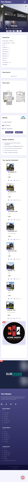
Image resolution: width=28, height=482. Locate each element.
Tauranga (6, 418)
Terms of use (14, 467)
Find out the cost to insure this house (13, 148)
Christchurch (7, 435)
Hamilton (6, 416)
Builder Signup (7, 452)
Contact (5, 458)
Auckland (6, 414)
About (5, 456)
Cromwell (6, 439)
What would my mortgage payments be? (13, 146)
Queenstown (7, 437)
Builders (6, 450)
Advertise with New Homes (10, 460)
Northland (6, 413)
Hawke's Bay (7, 420)
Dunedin (6, 441)
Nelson (5, 431)
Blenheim (6, 433)
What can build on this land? (11, 152)
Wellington (6, 422)
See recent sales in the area (10, 150)
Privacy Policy (14, 468)
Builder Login (7, 454)
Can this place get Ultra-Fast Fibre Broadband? (12, 143)
